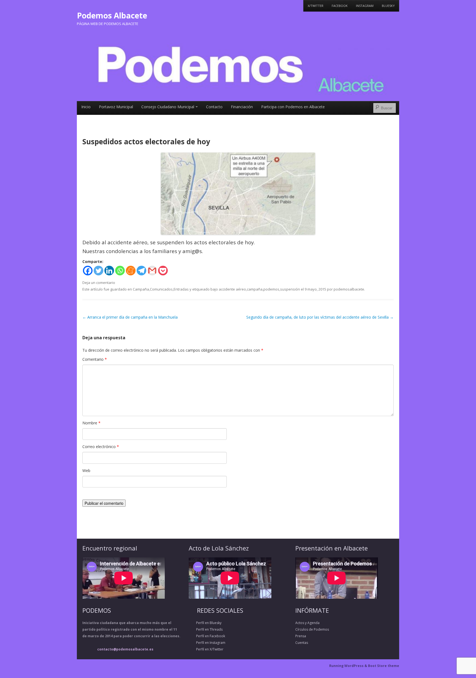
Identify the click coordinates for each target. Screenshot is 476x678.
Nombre (91, 422)
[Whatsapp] (120, 270)
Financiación (242, 106)
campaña (255, 289)
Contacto (214, 106)
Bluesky (388, 6)
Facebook (340, 6)
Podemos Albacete (112, 15)
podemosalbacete (349, 289)
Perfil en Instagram (207, 642)
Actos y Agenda (307, 622)
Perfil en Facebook (207, 636)
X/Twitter (315, 6)
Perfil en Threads (206, 629)
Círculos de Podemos (312, 629)
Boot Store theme (383, 665)
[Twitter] (98, 270)
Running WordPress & (348, 665)
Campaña (141, 289)
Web (86, 470)
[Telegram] (141, 270)
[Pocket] (163, 270)
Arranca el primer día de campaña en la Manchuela (130, 317)
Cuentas (301, 642)
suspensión (290, 289)
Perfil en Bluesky (205, 622)
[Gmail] (152, 270)
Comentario (94, 359)
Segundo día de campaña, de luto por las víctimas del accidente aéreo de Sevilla (320, 317)
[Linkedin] (109, 270)
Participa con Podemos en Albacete (293, 106)
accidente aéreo (232, 289)
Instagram (365, 6)
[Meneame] (131, 270)
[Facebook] (88, 270)
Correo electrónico (100, 446)
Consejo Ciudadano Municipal (167, 106)
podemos (271, 289)
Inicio (86, 106)
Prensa (300, 636)
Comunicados (161, 289)
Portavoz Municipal (116, 106)
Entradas (181, 289)
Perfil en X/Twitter (206, 649)
